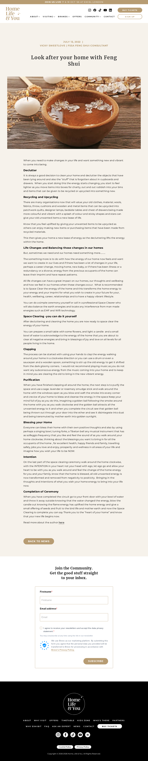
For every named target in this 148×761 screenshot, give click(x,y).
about (34, 16)
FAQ (46, 726)
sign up (130, 17)
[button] (35, 17)
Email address (48, 608)
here (61, 522)
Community (92, 16)
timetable (68, 720)
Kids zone (83, 720)
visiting (48, 16)
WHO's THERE (101, 720)
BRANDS (63, 16)
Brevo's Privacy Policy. (62, 650)
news (77, 726)
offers (77, 16)
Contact (109, 16)
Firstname (45, 592)
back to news (38, 541)
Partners (118, 720)
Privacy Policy (83, 747)
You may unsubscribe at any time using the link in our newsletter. (66, 636)
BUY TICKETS (130, 10)
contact (88, 726)
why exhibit (33, 726)
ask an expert (61, 726)
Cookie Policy (65, 747)
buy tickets (109, 726)
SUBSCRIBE (95, 661)
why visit (40, 720)
